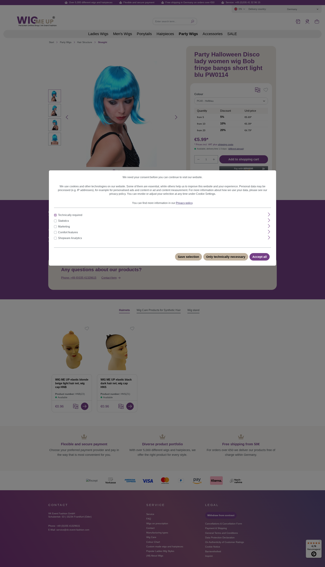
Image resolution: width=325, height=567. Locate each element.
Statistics (63, 220)
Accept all (259, 256)
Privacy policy (184, 203)
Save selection (188, 256)
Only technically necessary (225, 256)
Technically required (70, 215)
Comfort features (68, 232)
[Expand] (269, 214)
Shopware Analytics (70, 238)
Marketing (64, 226)
